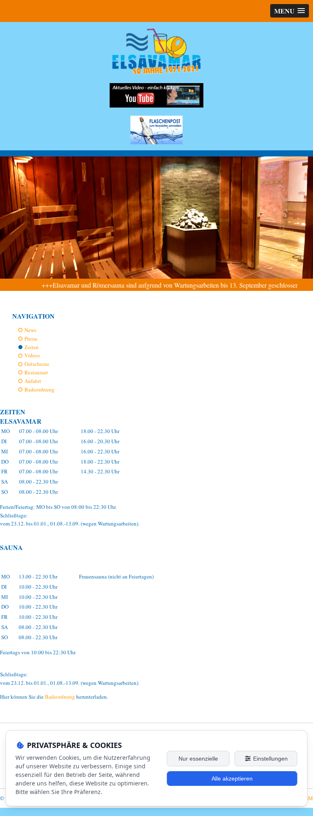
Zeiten (31, 347)
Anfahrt (32, 381)
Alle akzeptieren (232, 778)
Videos (32, 355)
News (30, 330)
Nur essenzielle (198, 758)
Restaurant (36, 372)
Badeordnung (39, 389)
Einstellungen (269, 758)
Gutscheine (36, 363)
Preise (30, 338)
